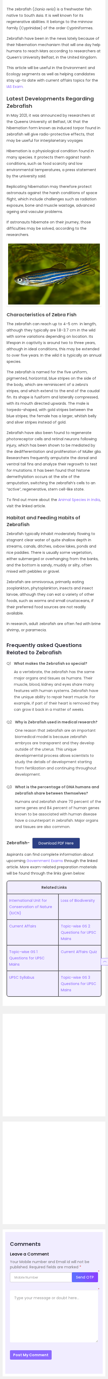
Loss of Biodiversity (78, 900)
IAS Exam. (15, 86)
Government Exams (44, 860)
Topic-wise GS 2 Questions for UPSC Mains (78, 932)
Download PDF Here (56, 843)
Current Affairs (22, 926)
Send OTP (85, 1277)
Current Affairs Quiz (79, 951)
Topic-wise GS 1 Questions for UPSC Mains (27, 958)
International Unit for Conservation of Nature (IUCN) (30, 907)
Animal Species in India (79, 499)
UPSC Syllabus (21, 977)
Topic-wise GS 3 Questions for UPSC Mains (78, 984)
